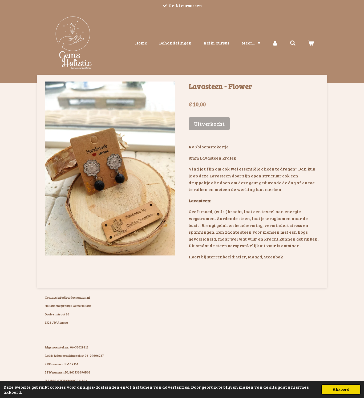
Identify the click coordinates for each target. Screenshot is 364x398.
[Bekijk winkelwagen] (311, 43)
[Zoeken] (293, 43)
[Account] (275, 43)
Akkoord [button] (341, 389)
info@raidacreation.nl (73, 297)
